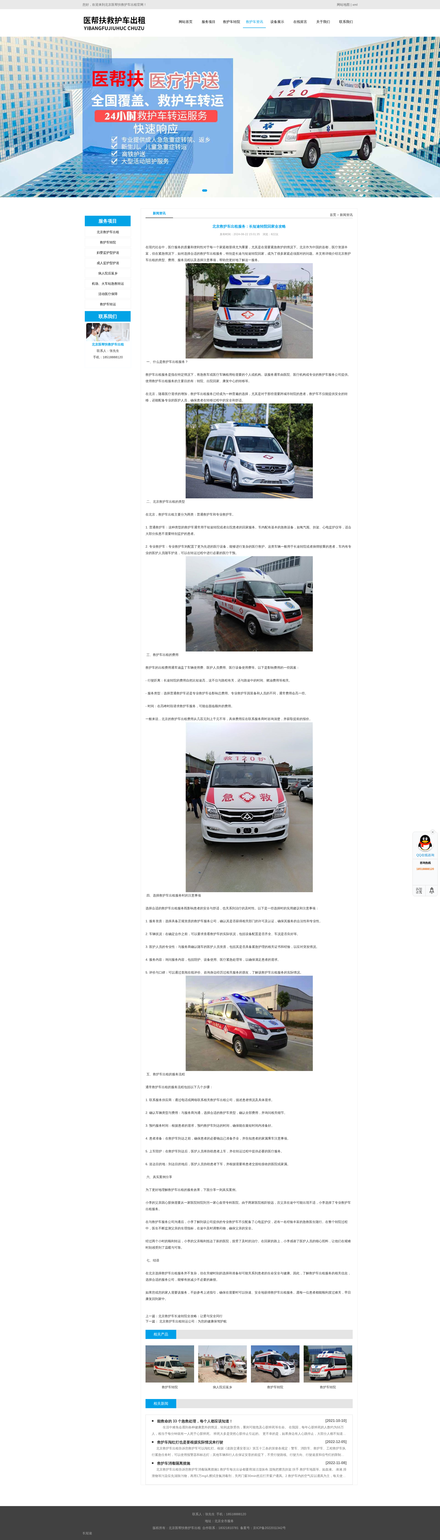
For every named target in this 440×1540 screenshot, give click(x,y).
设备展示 (277, 22)
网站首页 (185, 22)
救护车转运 (108, 304)
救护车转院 (231, 22)
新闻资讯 (346, 215)
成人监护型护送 (108, 263)
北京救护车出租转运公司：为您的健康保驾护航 (192, 1321)
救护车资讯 (254, 22)
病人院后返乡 (108, 273)
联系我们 (346, 22)
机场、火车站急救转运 (108, 283)
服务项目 (208, 22)
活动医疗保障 (108, 294)
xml (355, 4)
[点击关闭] (432, 831)
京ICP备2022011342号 (269, 1528)
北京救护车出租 (108, 232)
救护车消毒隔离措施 (173, 1463)
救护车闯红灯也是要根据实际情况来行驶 (190, 1442)
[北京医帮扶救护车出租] (114, 22)
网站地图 (343, 4)
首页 (333, 215)
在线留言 (300, 22)
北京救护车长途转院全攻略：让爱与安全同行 (190, 1316)
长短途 (87, 1533)
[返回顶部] (432, 890)
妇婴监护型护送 (108, 252)
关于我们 (323, 22)
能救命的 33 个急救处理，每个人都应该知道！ (195, 1421)
